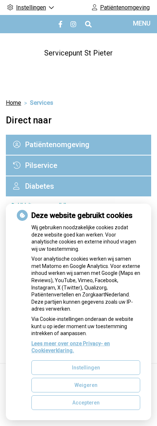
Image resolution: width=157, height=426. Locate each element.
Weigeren (85, 385)
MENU (141, 23)
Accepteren (86, 403)
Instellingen (86, 368)
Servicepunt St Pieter (78, 53)
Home (13, 102)
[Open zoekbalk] (88, 24)
